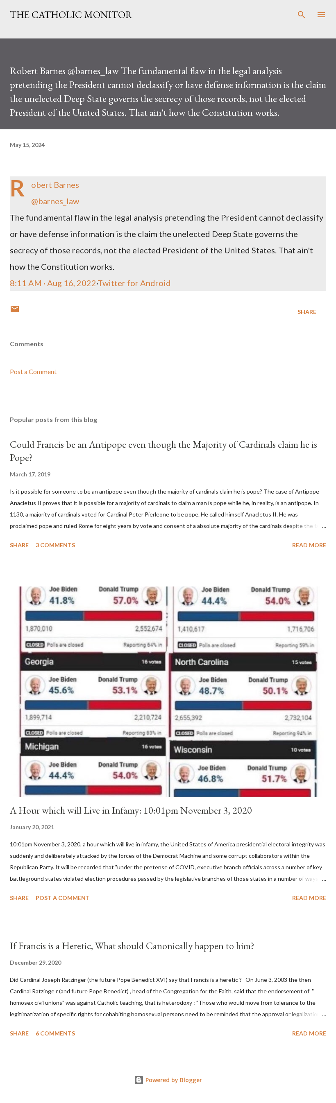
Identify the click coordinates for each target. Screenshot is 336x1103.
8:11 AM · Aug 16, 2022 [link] (53, 283)
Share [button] (306, 311)
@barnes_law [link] (55, 201)
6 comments (55, 1033)
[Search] (301, 15)
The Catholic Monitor (71, 14)
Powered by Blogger (173, 1080)
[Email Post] (15, 311)
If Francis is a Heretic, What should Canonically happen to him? (132, 945)
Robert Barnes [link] (55, 184)
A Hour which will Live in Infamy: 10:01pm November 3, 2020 (131, 810)
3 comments (55, 544)
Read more (309, 544)
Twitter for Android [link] (134, 283)
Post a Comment (33, 371)
